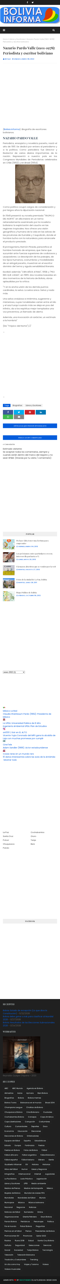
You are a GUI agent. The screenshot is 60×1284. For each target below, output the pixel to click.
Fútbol (44, 1150)
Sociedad (18, 1250)
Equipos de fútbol (12, 1140)
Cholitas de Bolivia (34, 1107)
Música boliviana (36, 1202)
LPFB (26, 1183)
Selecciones (34, 1245)
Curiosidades (21, 1126)
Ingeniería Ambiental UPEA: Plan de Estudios (25, 726)
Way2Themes (25, 1280)
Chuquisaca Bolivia (13, 1112)
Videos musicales (13, 1269)
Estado (8, 1145)
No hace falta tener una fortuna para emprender (32, 542)
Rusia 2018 (19, 1240)
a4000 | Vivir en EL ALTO (15, 732)
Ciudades (47, 1112)
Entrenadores (33, 1136)
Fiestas (41, 1145)
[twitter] (32, 2)
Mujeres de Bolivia (12, 1193)
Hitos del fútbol (11, 1169)
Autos (19, 1093)
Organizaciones (12, 1217)
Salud (31, 1240)
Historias (46, 1164)
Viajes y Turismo (31, 1264)
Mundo (42, 1198)
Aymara (30, 1093)
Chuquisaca (8, 844)
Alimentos (9, 1093)
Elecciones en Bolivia (14, 1136)
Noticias (32, 1207)
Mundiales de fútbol (26, 1198)
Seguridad (20, 1245)
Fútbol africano (11, 1155)
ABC (6, 1088)
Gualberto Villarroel (13, 1164)
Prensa (28, 1231)
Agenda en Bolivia (35, 1088)
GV (26, 1164)
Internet (37, 1174)
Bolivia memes (34, 1098)
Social (7, 1250)
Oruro (33, 836)
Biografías (17, 405)
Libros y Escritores (17, 39)
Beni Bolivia (43, 1093)
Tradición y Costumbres (15, 1259)
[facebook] (27, 2)
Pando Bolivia (11, 1221)
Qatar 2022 (41, 1236)
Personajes (38, 1221)
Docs (45, 1126)
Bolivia (21, 1098)
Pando (6, 848)
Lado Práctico (26, 1178)
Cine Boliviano (32, 1112)
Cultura (8, 1126)
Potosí (6, 840)
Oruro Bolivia (46, 1217)
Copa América (46, 1117)
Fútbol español (11, 1159)
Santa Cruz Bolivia (46, 1240)
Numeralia (28, 1212)
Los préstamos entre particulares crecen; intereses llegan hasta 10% (34, 555)
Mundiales (9, 1198)
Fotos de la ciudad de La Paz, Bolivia (31, 579)
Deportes (35, 1126)
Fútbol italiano (28, 1159)
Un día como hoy (12, 1264)
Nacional (9, 1207)
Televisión (9, 1255)
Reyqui (8, 59)
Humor (25, 1169)
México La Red (10, 710)
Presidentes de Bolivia (45, 1231)
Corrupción (30, 1121)
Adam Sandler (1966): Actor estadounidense (25, 747)
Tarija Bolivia (32, 1250)
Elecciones (36, 1131)
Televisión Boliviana (26, 1255)
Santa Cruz (8, 836)
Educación (23, 1131)
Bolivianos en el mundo (30, 1102)
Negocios (21, 1207)
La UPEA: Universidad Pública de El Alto (22, 723)
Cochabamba (37, 832)
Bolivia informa (12, 129)
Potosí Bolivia (26, 1226)
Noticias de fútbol (12, 1212)
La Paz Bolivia (10, 1178)
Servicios (47, 1245)
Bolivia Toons (10, 1102)
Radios (8, 1240)
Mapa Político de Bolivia (26, 592)
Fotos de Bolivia (31, 1150)
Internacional (24, 1174)
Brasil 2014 (50, 1102)
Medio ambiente (38, 1183)
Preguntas (40, 1226)
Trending (34, 1259)
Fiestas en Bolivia (12, 1150)
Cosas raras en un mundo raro (18, 753)
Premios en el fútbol (13, 1231)
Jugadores (50, 1174)
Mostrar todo (10, 759)
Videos (46, 1264)
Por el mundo (10, 1226)
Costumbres (44, 1121)
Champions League (13, 1107)
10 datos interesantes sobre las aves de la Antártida (29, 756)
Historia (35, 1164)
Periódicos (25, 1221)
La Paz (6, 832)
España (27, 1140)
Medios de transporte (33, 1188)
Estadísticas (40, 1140)
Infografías (10, 1174)
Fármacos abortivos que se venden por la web (36, 566)
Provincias (27, 1236)
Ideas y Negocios (39, 1169)
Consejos (32, 1117)
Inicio (5, 39)
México (50, 1188)
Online (40, 1212)
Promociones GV (12, 1236)
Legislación (42, 1178)
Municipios (9, 1202)
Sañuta (8, 1245)
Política (50, 1221)
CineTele (7, 744)
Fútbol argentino (29, 1155)
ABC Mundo (17, 1088)
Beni (33, 844)
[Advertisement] (30, 96)
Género (41, 1159)
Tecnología (47, 1250)
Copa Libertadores (13, 1121)
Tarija (33, 840)
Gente (51, 1159)
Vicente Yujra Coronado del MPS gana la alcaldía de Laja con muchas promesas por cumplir (29, 737)
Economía (9, 1131)
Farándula (29, 1145)
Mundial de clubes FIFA (34, 1193)
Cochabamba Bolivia (14, 1117)
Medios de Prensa (12, 1188)
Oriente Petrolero (30, 1217)
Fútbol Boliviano (47, 1155)
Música (21, 1202)
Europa (18, 1145)
